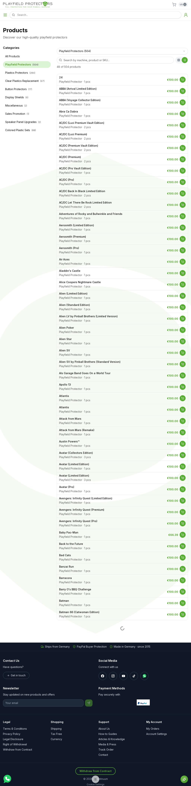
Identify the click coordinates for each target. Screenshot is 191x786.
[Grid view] (179, 60)
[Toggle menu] (5, 15)
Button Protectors (18, 89)
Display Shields (16, 97)
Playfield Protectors (21, 64)
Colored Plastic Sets (20, 130)
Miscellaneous (16, 105)
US (181, 4)
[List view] (185, 60)
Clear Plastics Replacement (25, 80)
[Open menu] (95, 779)
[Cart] (174, 4)
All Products (12, 56)
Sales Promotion (17, 113)
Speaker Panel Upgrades (23, 121)
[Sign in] (186, 15)
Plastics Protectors (20, 72)
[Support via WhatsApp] (7, 779)
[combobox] (122, 51)
